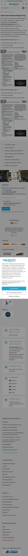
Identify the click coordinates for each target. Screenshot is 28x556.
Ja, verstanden (14, 288)
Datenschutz (11, 296)
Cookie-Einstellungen (7, 282)
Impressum (17, 296)
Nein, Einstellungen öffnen (14, 292)
